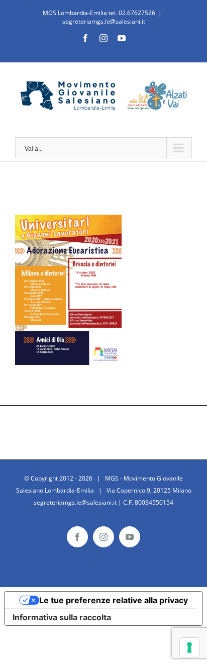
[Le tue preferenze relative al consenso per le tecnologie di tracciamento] (189, 647)
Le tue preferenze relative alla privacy (113, 600)
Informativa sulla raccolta (62, 617)
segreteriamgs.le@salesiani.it (103, 21)
